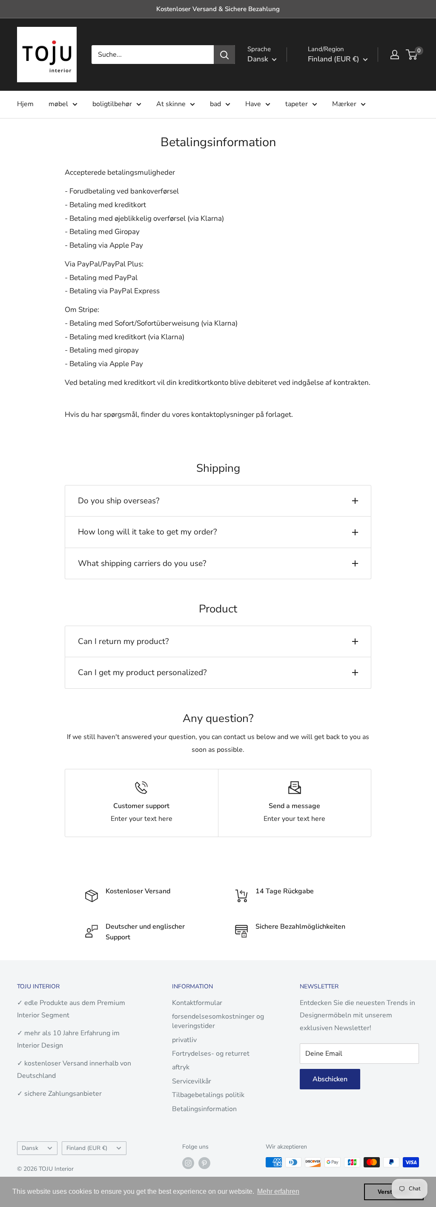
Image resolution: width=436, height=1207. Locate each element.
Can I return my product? (123, 641)
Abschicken (330, 1079)
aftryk (180, 1067)
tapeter (296, 104)
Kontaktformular (197, 1003)
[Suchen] (224, 54)
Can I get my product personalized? (142, 672)
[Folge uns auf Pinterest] (204, 1163)
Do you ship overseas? (118, 500)
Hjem (25, 104)
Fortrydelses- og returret (211, 1053)
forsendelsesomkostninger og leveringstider (218, 1021)
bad (215, 104)
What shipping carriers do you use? (142, 563)
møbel (58, 104)
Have (253, 104)
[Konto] (394, 54)
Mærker (344, 104)
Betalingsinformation (204, 1109)
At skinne (171, 104)
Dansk (30, 1148)
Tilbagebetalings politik (208, 1095)
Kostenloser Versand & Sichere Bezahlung (218, 9)
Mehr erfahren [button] (278, 1191)
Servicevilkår (191, 1081)
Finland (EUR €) (86, 1148)
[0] (412, 54)
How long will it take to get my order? (147, 531)
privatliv (184, 1040)
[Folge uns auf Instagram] (188, 1163)
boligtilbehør (112, 104)
